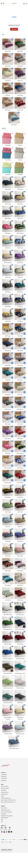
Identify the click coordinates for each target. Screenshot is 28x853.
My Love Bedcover (8, 849)
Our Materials (4, 778)
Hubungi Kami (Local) (5, 810)
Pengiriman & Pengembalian (7, 815)
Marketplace (3, 780)
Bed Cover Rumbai (5, 788)
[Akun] (23, 3)
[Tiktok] (6, 832)
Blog (2, 819)
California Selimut (4, 792)
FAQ (2, 821)
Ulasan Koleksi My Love (6, 798)
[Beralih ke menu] (1, 3)
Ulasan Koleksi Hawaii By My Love (8, 802)
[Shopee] (4, 832)
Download (14, 29)
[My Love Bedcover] (14, 3)
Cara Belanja (3, 813)
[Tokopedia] (2, 832)
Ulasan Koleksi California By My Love (8, 800)
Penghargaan (4, 776)
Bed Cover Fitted (4, 786)
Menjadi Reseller (4, 817)
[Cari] (4, 3)
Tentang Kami (4, 774)
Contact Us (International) (6, 811)
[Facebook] (9, 832)
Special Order (4, 808)
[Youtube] (11, 832)
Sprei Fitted (3, 790)
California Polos (4, 794)
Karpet (2, 796)
